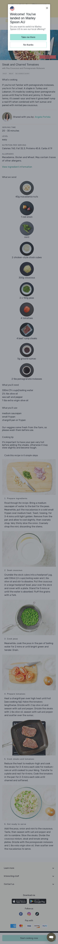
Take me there (28, 37)
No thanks (28, 45)
